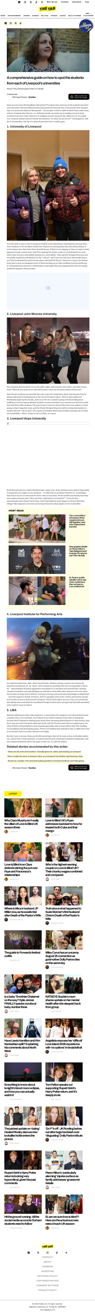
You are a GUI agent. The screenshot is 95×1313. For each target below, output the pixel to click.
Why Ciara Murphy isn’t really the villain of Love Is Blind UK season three (21, 824)
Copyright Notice (47, 1281)
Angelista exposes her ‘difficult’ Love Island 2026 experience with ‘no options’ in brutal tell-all (64, 1044)
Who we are (52, 2)
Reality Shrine (74, 15)
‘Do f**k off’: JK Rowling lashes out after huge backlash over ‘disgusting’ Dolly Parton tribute (64, 1132)
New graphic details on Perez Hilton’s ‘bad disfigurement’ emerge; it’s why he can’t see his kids (78, 551)
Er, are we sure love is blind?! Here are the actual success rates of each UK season (62, 1220)
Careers (47, 1266)
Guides (63, 15)
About (47, 1262)
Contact (65, 2)
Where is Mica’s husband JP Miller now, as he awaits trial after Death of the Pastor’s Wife (22, 912)
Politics (44, 15)
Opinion (54, 15)
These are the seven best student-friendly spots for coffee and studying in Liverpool (44, 751)
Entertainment (14, 15)
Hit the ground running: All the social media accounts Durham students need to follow (23, 1220)
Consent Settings (47, 1285)
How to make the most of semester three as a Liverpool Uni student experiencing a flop (45, 756)
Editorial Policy (47, 1276)
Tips (87, 2)
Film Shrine (88, 15)
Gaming (35, 15)
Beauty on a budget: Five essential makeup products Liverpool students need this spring (46, 761)
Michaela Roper (19, 97)
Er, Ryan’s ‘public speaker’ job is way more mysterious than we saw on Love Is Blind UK (77, 582)
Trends (26, 15)
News (3, 15)
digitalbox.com (49, 1310)
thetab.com (43, 1304)
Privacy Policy (47, 1290)
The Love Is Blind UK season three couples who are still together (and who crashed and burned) (77, 521)
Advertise (76, 2)
